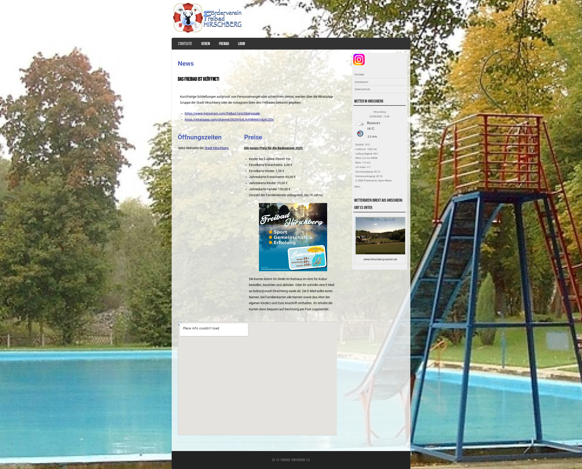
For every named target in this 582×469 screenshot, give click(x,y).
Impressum (361, 82)
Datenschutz (362, 89)
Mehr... (358, 186)
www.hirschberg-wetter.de (380, 259)
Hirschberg (380, 111)
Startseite (185, 43)
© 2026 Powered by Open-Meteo (373, 180)
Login (241, 43)
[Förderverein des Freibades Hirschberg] (207, 33)
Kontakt (359, 74)
